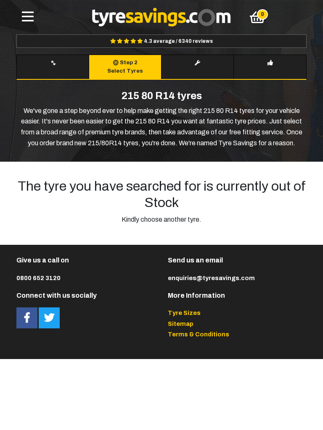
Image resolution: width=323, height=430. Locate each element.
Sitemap (180, 323)
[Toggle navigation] (27, 17)
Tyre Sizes (184, 312)
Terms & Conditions (198, 334)
